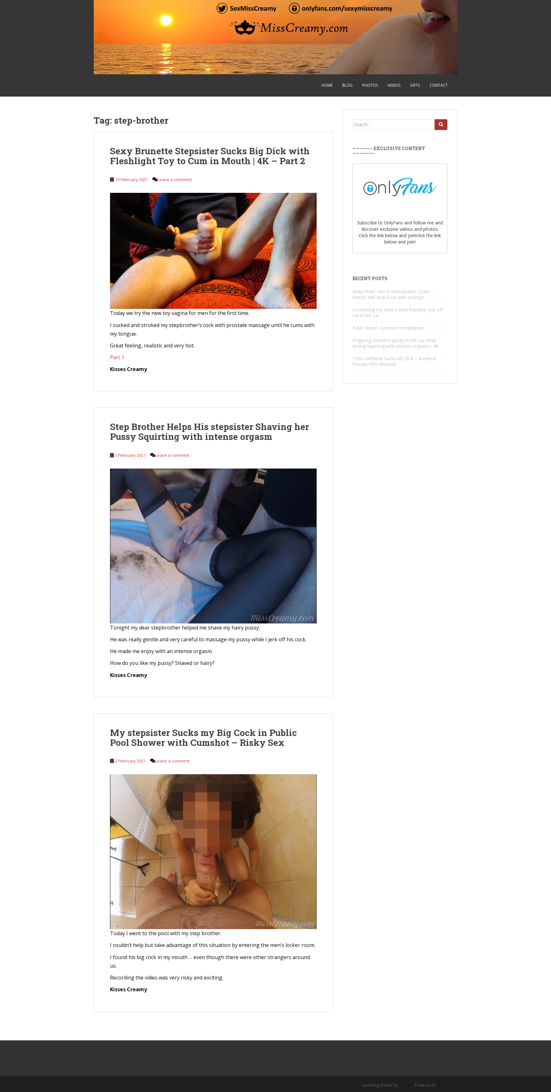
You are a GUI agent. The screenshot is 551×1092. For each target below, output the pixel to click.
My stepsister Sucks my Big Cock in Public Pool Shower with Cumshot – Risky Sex (203, 737)
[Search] (441, 124)
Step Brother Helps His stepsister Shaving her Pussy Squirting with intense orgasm (209, 431)
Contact (439, 85)
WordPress (447, 1085)
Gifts (415, 85)
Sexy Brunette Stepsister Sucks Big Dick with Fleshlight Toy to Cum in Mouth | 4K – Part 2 (210, 156)
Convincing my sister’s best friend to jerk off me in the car (397, 312)
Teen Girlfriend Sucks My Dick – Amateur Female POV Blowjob (394, 361)
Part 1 (117, 357)
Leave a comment (175, 179)
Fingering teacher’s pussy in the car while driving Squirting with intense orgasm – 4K (395, 343)
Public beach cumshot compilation (387, 328)
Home (327, 85)
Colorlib (406, 1085)
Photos (370, 85)
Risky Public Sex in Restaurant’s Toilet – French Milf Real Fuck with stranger (392, 294)
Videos (393, 85)
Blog (347, 85)
